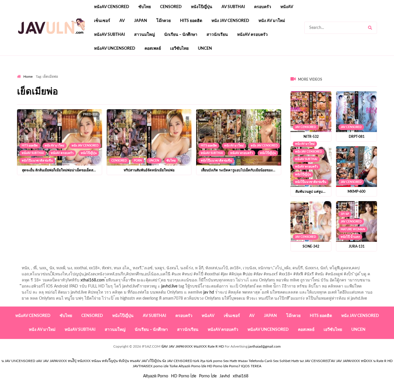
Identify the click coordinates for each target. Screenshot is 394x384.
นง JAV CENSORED (315, 361)
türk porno (214, 361)
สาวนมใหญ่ (144, 35)
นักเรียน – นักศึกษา (180, 35)
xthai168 (240, 376)
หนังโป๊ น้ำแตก (350, 236)
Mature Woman (353, 229)
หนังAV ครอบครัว (252, 35)
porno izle (37, 73)
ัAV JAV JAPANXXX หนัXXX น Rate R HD (362, 361)
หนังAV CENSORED (111, 7)
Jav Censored (305, 127)
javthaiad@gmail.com (264, 346)
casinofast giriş (240, 73)
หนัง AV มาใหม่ (271, 21)
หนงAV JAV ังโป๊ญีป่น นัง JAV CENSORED (161, 361)
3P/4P (345, 214)
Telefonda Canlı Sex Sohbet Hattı (274, 361)
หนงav (243, 361)
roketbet (265, 73)
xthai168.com (92, 280)
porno (22, 73)
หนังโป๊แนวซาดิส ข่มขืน (37, 160)
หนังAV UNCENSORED (114, 49)
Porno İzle (208, 376)
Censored (171, 7)
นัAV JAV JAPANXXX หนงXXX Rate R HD (192, 346)
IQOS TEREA (251, 366)
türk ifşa (199, 361)
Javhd (224, 376)
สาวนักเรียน (217, 35)
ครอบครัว (262, 7)
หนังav (286, 7)
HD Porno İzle (183, 376)
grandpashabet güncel (296, 73)
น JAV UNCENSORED (18, 361)
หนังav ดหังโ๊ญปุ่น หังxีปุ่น (110, 361)
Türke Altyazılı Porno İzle (187, 366)
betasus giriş (138, 73)
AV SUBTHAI (233, 7)
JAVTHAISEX (143, 366)
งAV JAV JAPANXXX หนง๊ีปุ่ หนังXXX (63, 361)
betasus (160, 73)
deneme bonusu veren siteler (96, 73)
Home (28, 76)
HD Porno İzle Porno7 (223, 366)
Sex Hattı (230, 361)
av (122, 21)
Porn (138, 160)
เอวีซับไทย (179, 49)
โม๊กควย (163, 21)
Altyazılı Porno (155, 376)
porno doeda (58, 73)
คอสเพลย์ (153, 49)
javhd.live (169, 286)
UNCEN (205, 49)
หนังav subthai (109, 35)
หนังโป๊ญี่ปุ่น (201, 7)
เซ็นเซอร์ (102, 21)
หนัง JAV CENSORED (230, 21)
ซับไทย (144, 7)
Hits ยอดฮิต (191, 21)
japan (140, 21)
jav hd (208, 292)
